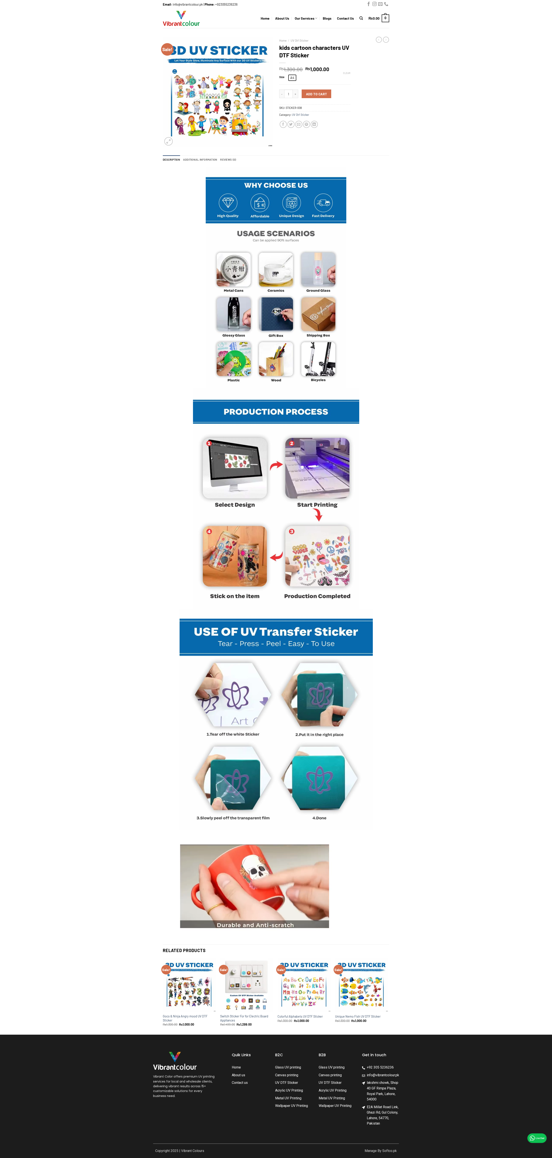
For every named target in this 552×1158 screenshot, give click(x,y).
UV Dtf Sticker (300, 40)
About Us (282, 18)
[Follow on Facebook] (369, 4)
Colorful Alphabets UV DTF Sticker (300, 1016)
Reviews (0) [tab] (228, 159)
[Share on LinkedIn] (314, 124)
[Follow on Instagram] (374, 4)
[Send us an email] (380, 4)
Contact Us (345, 18)
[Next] (388, 996)
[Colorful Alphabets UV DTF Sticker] (304, 985)
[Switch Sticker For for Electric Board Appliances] (246, 985)
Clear (346, 73)
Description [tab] (171, 159)
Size (281, 77)
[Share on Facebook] (283, 124)
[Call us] (386, 4)
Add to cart (316, 94)
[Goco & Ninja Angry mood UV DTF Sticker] (189, 985)
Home (265, 18)
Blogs (327, 18)
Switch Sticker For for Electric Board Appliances (244, 1018)
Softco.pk (389, 1151)
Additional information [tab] (200, 159)
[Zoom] (168, 141)
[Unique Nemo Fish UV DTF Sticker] (361, 985)
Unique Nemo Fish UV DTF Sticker (358, 1016)
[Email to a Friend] (298, 124)
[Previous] (163, 996)
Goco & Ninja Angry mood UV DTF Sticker (185, 1018)
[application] (254, 886)
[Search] (361, 18)
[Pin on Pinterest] (306, 124)
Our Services (304, 18)
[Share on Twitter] (291, 124)
